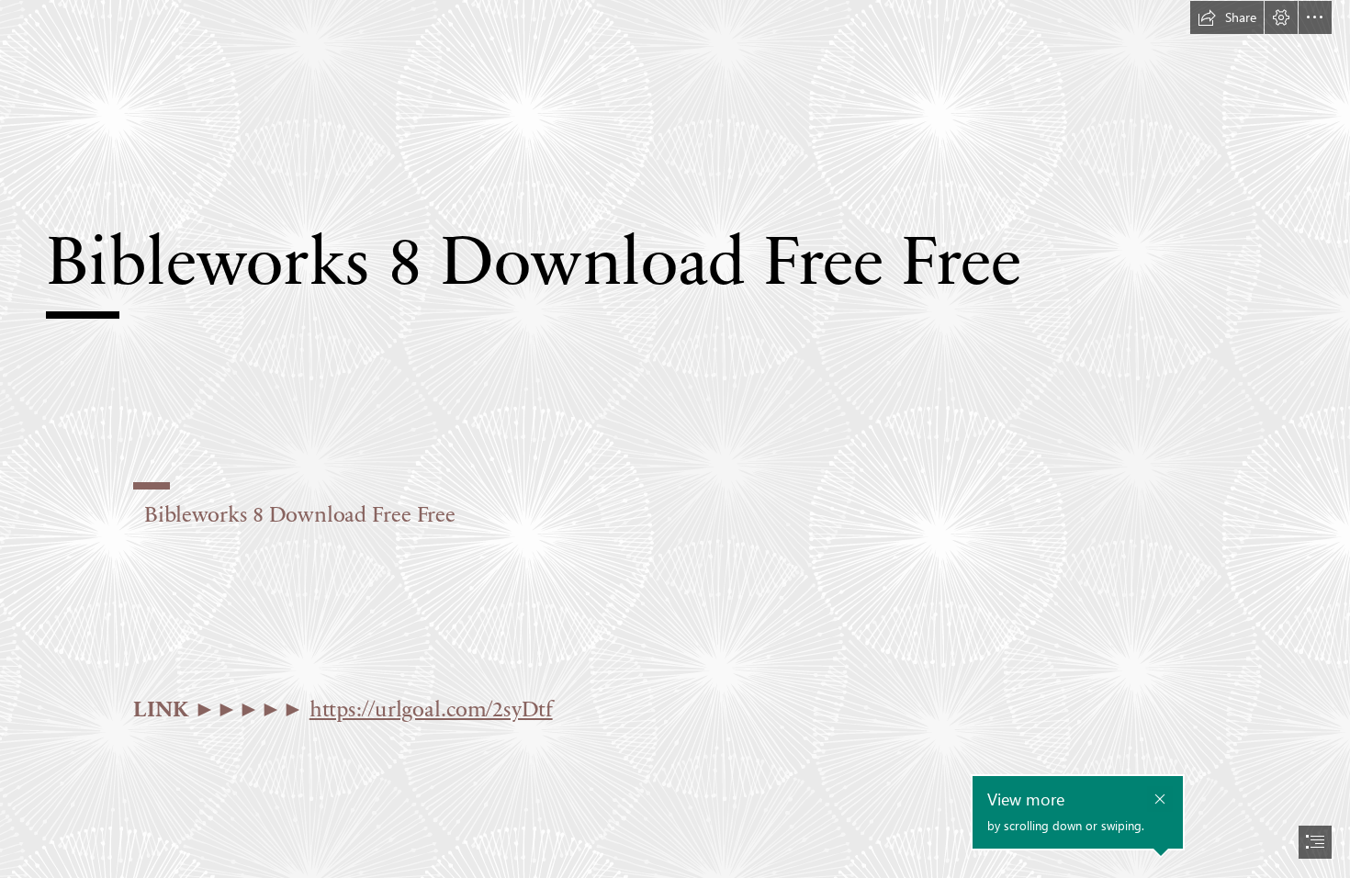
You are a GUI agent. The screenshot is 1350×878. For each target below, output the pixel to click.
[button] (1227, 17)
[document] (675, 439)
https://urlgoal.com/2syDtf (431, 708)
